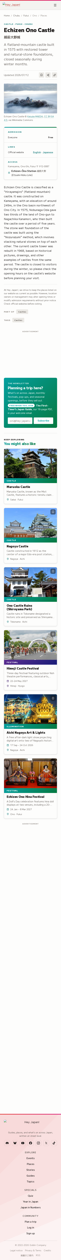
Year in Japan (30, 1201)
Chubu (16, 15)
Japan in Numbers (30, 1207)
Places (30, 1164)
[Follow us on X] (46, 1143)
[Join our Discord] (7, 1143)
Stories (30, 1169)
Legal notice (16, 1250)
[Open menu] (55, 5)
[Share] (48, 75)
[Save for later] (41, 75)
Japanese (48, 152)
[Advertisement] (30, 353)
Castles (22, 311)
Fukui (26, 15)
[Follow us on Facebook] (31, 1143)
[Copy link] (54, 75)
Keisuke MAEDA (35, 116)
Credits (47, 1250)
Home (7, 15)
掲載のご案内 (27, 1255)
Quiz (30, 1195)
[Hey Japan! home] (11, 5)
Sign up (30, 1233)
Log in (30, 1227)
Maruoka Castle (18, 487)
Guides (31, 1175)
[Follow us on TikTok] (54, 1143)
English (37, 152)
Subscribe (43, 420)
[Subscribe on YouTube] (23, 1143)
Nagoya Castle (17, 546)
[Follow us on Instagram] (38, 1143)
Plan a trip (30, 1221)
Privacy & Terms (33, 1250)
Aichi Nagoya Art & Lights (26, 732)
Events (31, 1158)
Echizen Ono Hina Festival (25, 796)
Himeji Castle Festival (23, 668)
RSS (38, 1255)
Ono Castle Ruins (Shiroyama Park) (19, 607)
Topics (30, 1181)
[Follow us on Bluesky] (15, 1143)
